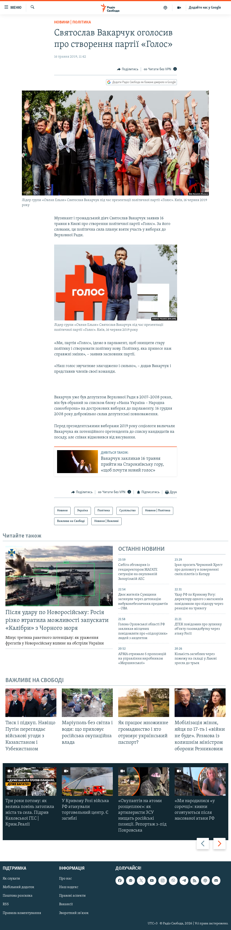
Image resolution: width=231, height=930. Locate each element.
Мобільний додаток (18, 887)
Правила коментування (22, 913)
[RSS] (194, 880)
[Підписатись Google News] (130, 880)
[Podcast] (205, 880)
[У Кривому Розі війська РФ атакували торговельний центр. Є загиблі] (87, 781)
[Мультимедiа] (179, 8)
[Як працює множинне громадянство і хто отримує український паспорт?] (143, 702)
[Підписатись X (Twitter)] (141, 880)
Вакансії (66, 904)
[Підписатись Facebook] (120, 880)
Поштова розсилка (17, 896)
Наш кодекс (68, 887)
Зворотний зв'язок (74, 913)
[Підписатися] (216, 880)
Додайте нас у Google (205, 7)
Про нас (65, 878)
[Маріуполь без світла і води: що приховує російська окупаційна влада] (87, 702)
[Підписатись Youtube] (152, 880)
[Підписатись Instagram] (162, 880)
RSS (6, 904)
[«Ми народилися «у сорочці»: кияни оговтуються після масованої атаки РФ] (200, 781)
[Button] (127, 69)
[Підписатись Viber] (173, 880)
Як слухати (11, 878)
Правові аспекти (72, 896)
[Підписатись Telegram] (184, 880)
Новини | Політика (72, 22)
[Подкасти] (165, 8)
